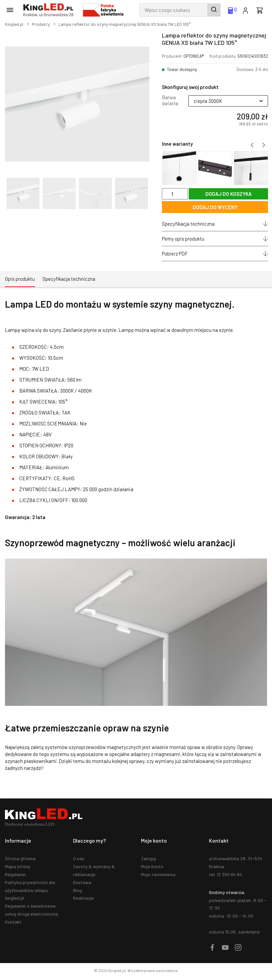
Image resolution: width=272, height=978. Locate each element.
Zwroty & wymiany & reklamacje (94, 870)
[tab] (20, 279)
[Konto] (245, 10)
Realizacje (83, 898)
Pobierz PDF (175, 254)
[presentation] (251, 145)
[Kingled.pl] (49, 10)
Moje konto (152, 866)
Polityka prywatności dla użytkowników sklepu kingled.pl (30, 890)
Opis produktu (20, 279)
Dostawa (82, 882)
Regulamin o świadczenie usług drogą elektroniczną (31, 910)
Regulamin (15, 874)
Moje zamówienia (158, 874)
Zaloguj (148, 858)
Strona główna (20, 858)
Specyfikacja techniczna (188, 224)
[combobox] (180, 10)
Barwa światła (170, 100)
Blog (77, 890)
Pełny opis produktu (183, 239)
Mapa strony (17, 866)
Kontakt (13, 922)
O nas (78, 858)
